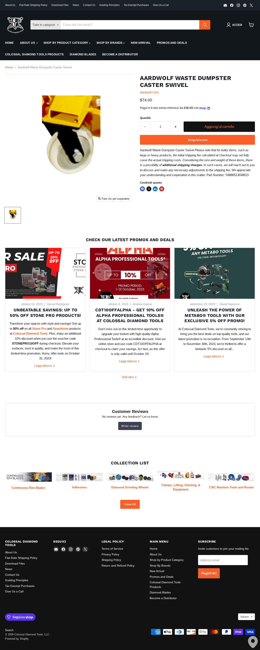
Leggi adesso (43, 365)
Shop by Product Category (66, 42)
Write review (130, 426)
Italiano (244, 616)
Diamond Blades (83, 54)
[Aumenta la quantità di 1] (176, 126)
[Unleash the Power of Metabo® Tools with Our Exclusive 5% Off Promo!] (214, 273)
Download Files (60, 5)
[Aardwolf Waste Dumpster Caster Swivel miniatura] (13, 215)
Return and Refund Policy (118, 565)
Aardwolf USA (149, 92)
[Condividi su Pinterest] (161, 188)
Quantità (145, 117)
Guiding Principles (109, 5)
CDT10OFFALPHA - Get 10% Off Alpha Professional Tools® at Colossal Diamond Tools (130, 315)
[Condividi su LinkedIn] (155, 188)
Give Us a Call (161, 5)
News (76, 5)
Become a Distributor (120, 54)
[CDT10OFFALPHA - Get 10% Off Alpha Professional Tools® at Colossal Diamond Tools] (130, 273)
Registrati (209, 573)
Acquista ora (197, 140)
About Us (10, 5)
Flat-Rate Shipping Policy (33, 5)
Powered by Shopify (17, 638)
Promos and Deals (172, 42)
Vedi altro (128, 377)
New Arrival (141, 42)
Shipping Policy (111, 559)
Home (9, 42)
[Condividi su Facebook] (142, 188)
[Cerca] (204, 25)
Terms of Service (112, 548)
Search (9, 630)
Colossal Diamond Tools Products (34, 54)
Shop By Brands (109, 42)
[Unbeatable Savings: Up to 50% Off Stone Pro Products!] (45, 273)
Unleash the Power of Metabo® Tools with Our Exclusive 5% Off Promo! (214, 315)
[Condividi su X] (148, 188)
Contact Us (89, 5)
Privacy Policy (110, 554)
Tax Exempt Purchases (136, 5)
